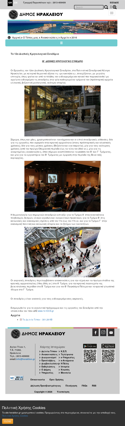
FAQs (84, 385)
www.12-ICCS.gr (46, 310)
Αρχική (16, 37)
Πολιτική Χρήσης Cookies (15, 415)
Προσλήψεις (48, 360)
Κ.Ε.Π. (64, 351)
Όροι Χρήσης (56, 379)
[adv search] (114, 6)
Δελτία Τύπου (49, 351)
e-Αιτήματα (67, 360)
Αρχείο (64, 37)
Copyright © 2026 (43, 391)
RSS (94, 385)
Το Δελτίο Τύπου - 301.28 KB (37, 319)
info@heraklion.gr (25, 359)
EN (15, 2)
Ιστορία (65, 366)
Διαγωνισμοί (48, 357)
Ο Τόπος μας (30, 37)
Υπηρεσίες (47, 372)
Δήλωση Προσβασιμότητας (45, 385)
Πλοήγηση (71, 385)
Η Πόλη (65, 363)
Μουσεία (66, 372)
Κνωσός (65, 369)
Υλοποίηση (63, 391)
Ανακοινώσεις (49, 37)
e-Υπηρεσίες (68, 357)
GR (10, 2)
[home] (38, 14)
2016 (74, 37)
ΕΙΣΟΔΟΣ (114, 2)
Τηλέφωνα (67, 354)
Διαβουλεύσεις (50, 363)
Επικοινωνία (37, 379)
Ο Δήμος (46, 369)
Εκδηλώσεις (48, 366)
